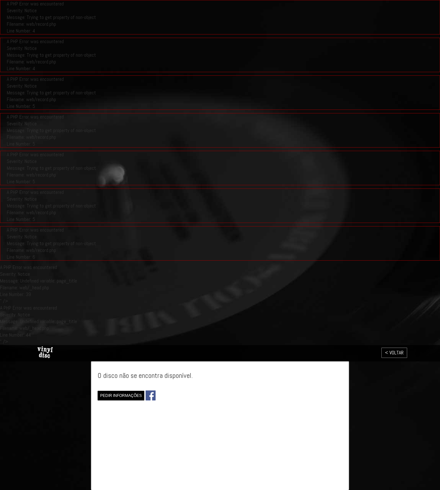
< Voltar (394, 352)
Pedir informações (121, 395)
